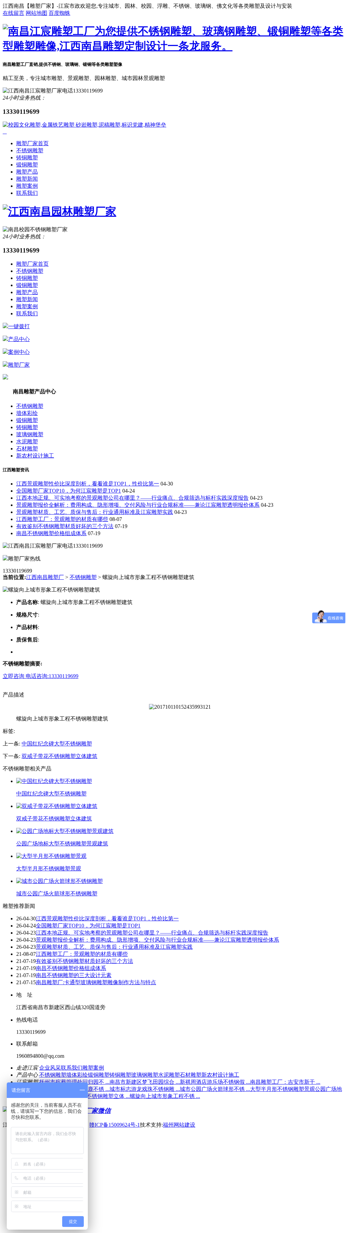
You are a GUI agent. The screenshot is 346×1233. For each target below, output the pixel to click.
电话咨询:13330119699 (52, 676)
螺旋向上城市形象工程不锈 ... (165, 1096)
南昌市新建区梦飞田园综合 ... (144, 1082)
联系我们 (27, 193)
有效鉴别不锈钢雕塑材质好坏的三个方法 (65, 526)
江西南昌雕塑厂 (45, 577)
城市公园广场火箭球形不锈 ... (215, 1089)
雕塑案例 (27, 186)
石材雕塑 (27, 448)
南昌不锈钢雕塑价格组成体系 (51, 533)
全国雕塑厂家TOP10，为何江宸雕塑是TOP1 (68, 491)
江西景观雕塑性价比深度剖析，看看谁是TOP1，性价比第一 (87, 484)
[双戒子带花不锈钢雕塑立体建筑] (56, 806)
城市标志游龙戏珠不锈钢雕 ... (144, 1089)
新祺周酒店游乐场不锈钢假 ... (215, 1082)
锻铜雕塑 (27, 164)
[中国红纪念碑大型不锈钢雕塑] (54, 781)
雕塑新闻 (27, 179)
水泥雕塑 (27, 441)
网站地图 (36, 13)
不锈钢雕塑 (29, 150)
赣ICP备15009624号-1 (114, 1125)
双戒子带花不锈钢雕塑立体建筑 (59, 756)
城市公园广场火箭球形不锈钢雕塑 (56, 893)
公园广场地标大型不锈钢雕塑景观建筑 (62, 843)
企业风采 (50, 1068)
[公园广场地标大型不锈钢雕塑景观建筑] (65, 831)
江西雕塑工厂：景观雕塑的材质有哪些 (62, 519)
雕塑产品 (27, 172)
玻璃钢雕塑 (29, 434)
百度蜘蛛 (59, 13)
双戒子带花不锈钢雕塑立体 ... (94, 1096)
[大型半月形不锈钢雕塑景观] (51, 856)
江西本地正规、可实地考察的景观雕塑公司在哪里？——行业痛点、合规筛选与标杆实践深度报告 (132, 498)
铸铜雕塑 (27, 157)
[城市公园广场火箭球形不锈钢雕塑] (59, 881)
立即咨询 (14, 676)
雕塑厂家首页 (32, 143)
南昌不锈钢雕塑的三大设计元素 (74, 975)
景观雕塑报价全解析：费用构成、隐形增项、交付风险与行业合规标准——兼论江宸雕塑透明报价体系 (138, 505)
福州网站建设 (179, 1125)
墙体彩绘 (27, 413)
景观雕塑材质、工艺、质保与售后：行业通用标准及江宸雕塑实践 (94, 512)
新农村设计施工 (35, 455)
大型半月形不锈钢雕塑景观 (48, 868)
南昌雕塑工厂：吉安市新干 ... (285, 1082)
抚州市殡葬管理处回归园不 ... (74, 1082)
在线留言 (13, 13)
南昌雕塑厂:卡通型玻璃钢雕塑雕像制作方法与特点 (96, 982)
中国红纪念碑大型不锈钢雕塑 (57, 743)
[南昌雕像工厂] (173, 46)
